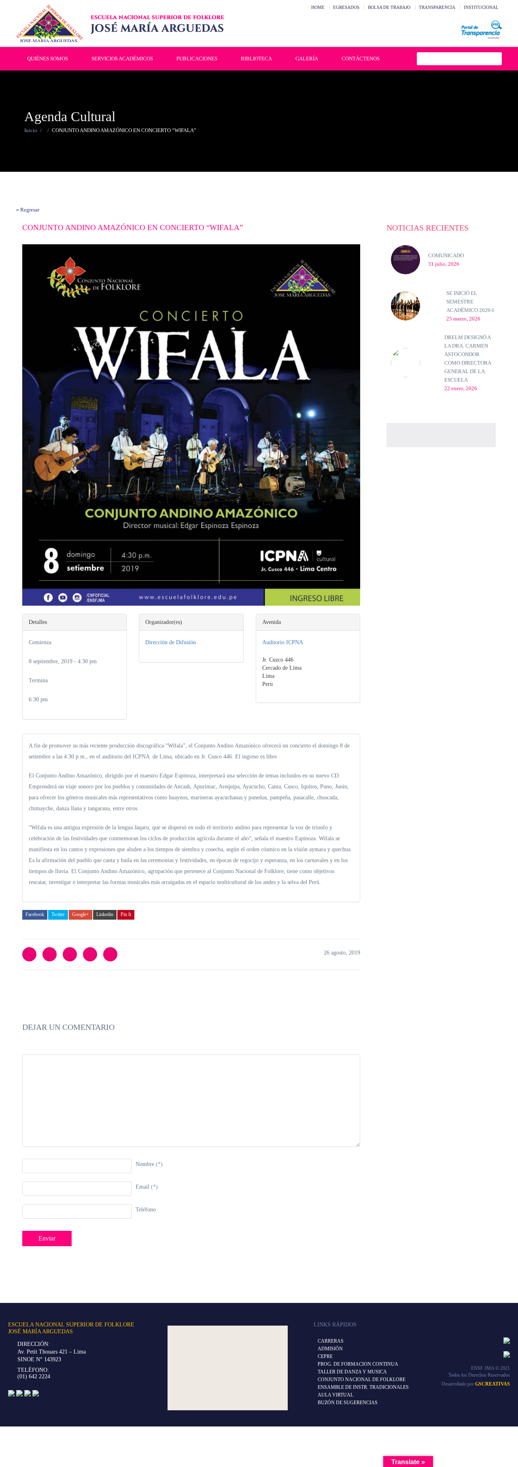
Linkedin (104, 914)
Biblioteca (256, 59)
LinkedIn (70, 954)
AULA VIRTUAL (335, 1395)
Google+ (80, 914)
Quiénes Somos (47, 59)
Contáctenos (361, 59)
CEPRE (325, 1356)
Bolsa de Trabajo (389, 7)
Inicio (30, 130)
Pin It (126, 914)
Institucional (481, 7)
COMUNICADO (446, 255)
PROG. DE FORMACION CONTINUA (358, 1364)
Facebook (34, 914)
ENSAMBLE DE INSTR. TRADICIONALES (363, 1387)
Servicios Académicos (122, 59)
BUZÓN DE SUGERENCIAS (348, 1402)
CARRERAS (331, 1341)
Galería (306, 59)
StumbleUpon (110, 954)
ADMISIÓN (330, 1349)
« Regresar (27, 210)
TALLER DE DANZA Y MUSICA (352, 1372)
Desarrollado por (476, 1384)
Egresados (346, 7)
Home (318, 7)
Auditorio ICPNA (282, 642)
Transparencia (437, 7)
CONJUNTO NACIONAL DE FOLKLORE (361, 1379)
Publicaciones (196, 59)
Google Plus (90, 954)
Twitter (58, 914)
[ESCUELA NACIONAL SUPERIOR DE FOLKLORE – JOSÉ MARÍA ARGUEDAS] (120, 23)
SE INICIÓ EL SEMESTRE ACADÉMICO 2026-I (470, 301)
